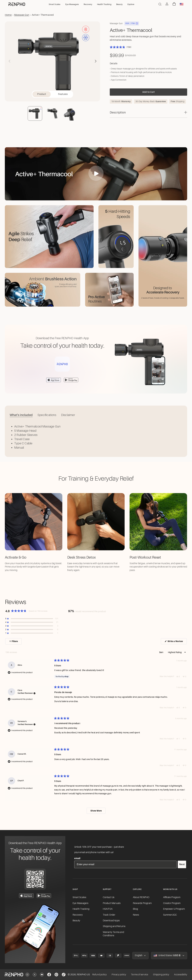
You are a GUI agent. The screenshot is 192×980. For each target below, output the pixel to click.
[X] (34, 974)
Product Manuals (112, 903)
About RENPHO (141, 897)
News (136, 914)
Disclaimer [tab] (68, 415)
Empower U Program (174, 909)
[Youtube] (42, 974)
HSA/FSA (107, 909)
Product (41, 94)
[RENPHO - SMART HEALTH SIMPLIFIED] (14, 974)
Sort (161, 652)
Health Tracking (81, 909)
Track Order (109, 914)
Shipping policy (161, 974)
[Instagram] (27, 974)
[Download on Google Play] (71, 380)
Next (182, 864)
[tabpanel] (96, 437)
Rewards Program (142, 903)
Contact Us (108, 897)
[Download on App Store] (53, 380)
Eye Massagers (80, 903)
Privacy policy (119, 974)
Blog (135, 909)
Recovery (78, 914)
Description (118, 112)
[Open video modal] (96, 173)
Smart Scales (79, 897)
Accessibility (180, 974)
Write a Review (177, 642)
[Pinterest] (56, 974)
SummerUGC (170, 914)
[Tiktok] (63, 974)
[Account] (167, 4)
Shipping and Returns (114, 926)
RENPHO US (83, 974)
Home (8, 15)
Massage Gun (21, 15)
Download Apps (111, 920)
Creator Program (172, 903)
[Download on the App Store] (26, 895)
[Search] (160, 4)
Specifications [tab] (46, 415)
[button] (96, 61)
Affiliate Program (171, 897)
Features (63, 94)
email (77, 858)
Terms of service (139, 974)
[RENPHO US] (16, 4)
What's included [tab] (21, 415)
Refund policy (99, 974)
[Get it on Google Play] (43, 895)
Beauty (76, 920)
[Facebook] (49, 974)
